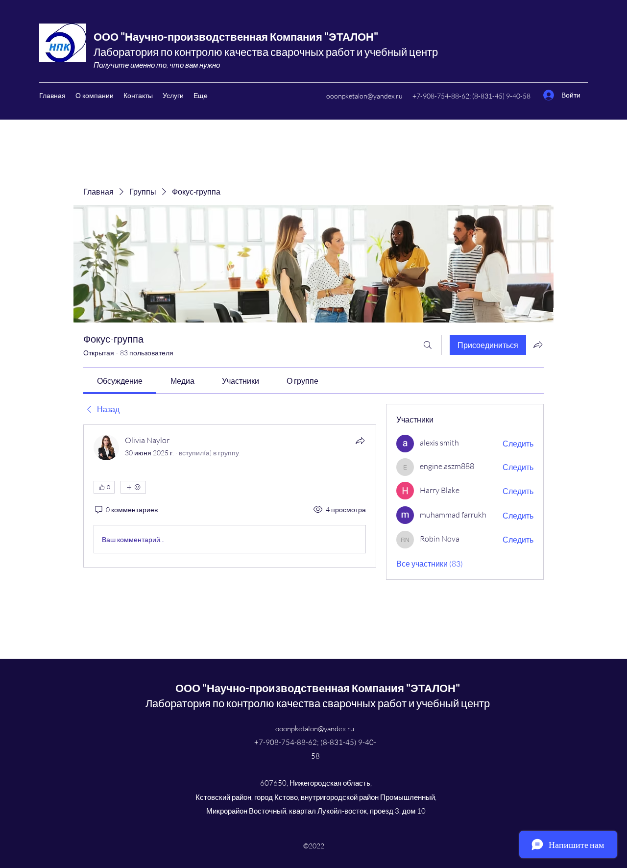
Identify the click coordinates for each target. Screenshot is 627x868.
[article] (229, 496)
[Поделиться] (360, 440)
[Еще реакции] (133, 487)
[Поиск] (428, 345)
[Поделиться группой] (538, 344)
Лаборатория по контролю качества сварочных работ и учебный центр (266, 51)
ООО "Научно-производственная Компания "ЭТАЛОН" (236, 36)
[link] (120, 381)
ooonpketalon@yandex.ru (364, 96)
